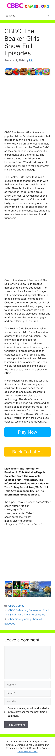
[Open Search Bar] (48, 15)
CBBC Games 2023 (28, 751)
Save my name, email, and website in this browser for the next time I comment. (28, 712)
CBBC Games (16, 605)
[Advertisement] (27, 103)
